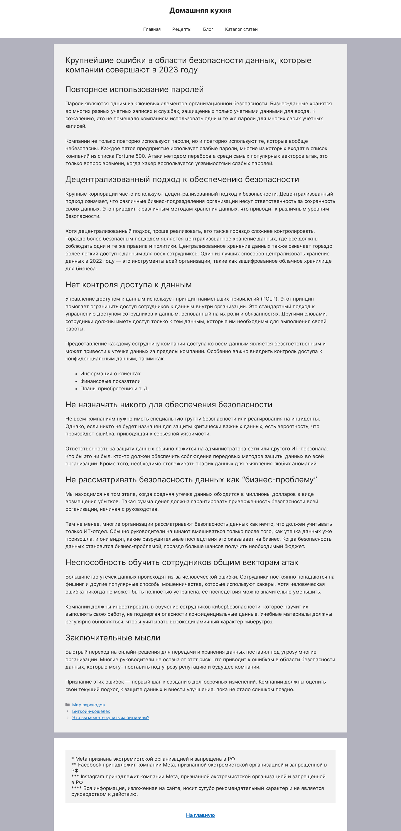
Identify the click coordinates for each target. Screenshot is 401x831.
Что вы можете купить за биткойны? (110, 717)
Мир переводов (88, 704)
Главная (152, 29)
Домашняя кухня (200, 10)
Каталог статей (241, 29)
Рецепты (181, 29)
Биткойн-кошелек (91, 711)
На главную (200, 815)
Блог (208, 29)
